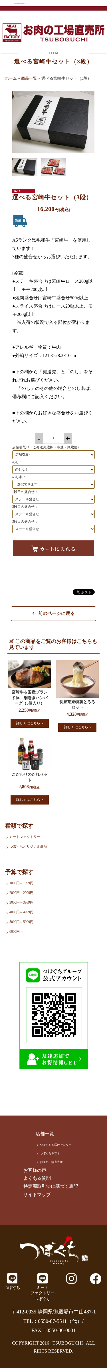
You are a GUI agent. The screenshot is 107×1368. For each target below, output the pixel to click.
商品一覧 (29, 78)
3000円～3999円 (21, 902)
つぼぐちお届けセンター (55, 1144)
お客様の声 (34, 1170)
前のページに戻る (56, 613)
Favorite (22, 567)
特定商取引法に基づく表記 (50, 1186)
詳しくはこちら (28, 723)
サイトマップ (37, 1194)
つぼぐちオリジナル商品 (28, 847)
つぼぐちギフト (50, 1153)
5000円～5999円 (21, 922)
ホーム (11, 78)
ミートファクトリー (24, 837)
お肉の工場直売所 (51, 1162)
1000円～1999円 (21, 883)
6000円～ (16, 932)
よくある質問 (37, 1178)
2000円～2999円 (21, 893)
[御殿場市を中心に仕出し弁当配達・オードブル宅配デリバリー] (53, 1250)
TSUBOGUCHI (68, 1343)
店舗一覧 (45, 1133)
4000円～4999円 (21, 912)
